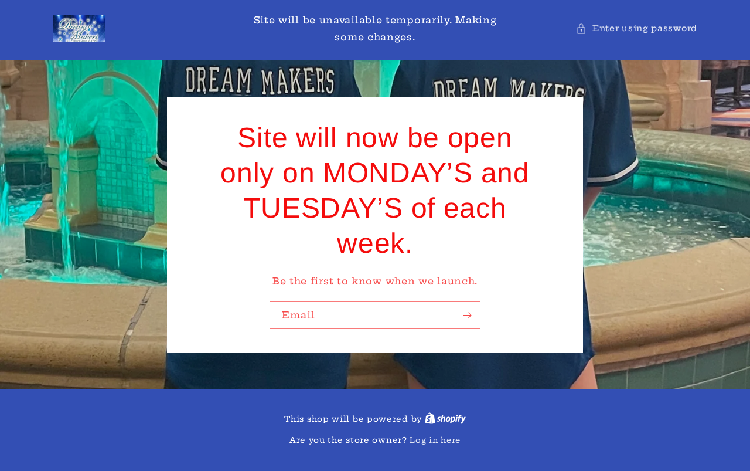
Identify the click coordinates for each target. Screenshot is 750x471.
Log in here (435, 440)
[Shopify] (445, 418)
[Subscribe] (467, 314)
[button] (636, 28)
